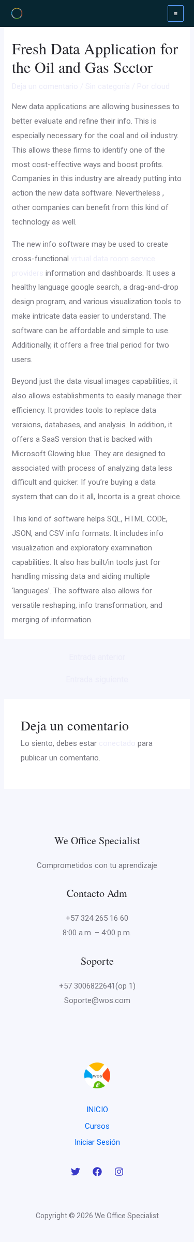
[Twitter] (75, 1171)
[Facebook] (97, 1171)
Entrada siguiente (97, 680)
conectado (117, 743)
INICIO (97, 1109)
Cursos (97, 1126)
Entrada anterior (97, 657)
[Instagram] (119, 1171)
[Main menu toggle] (176, 13)
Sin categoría (107, 86)
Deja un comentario (45, 86)
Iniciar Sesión (97, 1142)
